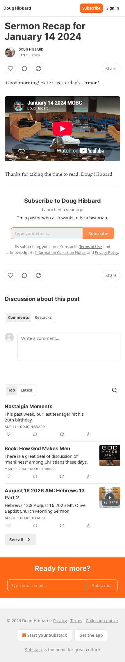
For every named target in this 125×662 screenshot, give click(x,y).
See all (16, 539)
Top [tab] (11, 390)
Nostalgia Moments (29, 406)
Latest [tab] (27, 390)
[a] (110, 497)
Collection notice (102, 620)
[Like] (10, 68)
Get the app (91, 635)
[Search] (114, 390)
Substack (33, 649)
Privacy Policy (106, 252)
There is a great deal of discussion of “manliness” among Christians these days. (46, 459)
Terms (76, 620)
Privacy (60, 620)
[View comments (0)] (24, 68)
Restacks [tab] (43, 317)
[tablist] (30, 317)
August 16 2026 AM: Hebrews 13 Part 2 (45, 494)
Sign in (112, 8)
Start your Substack (47, 635)
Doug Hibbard (31, 49)
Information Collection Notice (60, 252)
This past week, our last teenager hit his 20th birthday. (44, 417)
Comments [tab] (18, 317)
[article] (62, 420)
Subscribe (91, 8)
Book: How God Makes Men (37, 448)
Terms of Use (90, 246)
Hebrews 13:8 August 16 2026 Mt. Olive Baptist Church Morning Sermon (45, 508)
